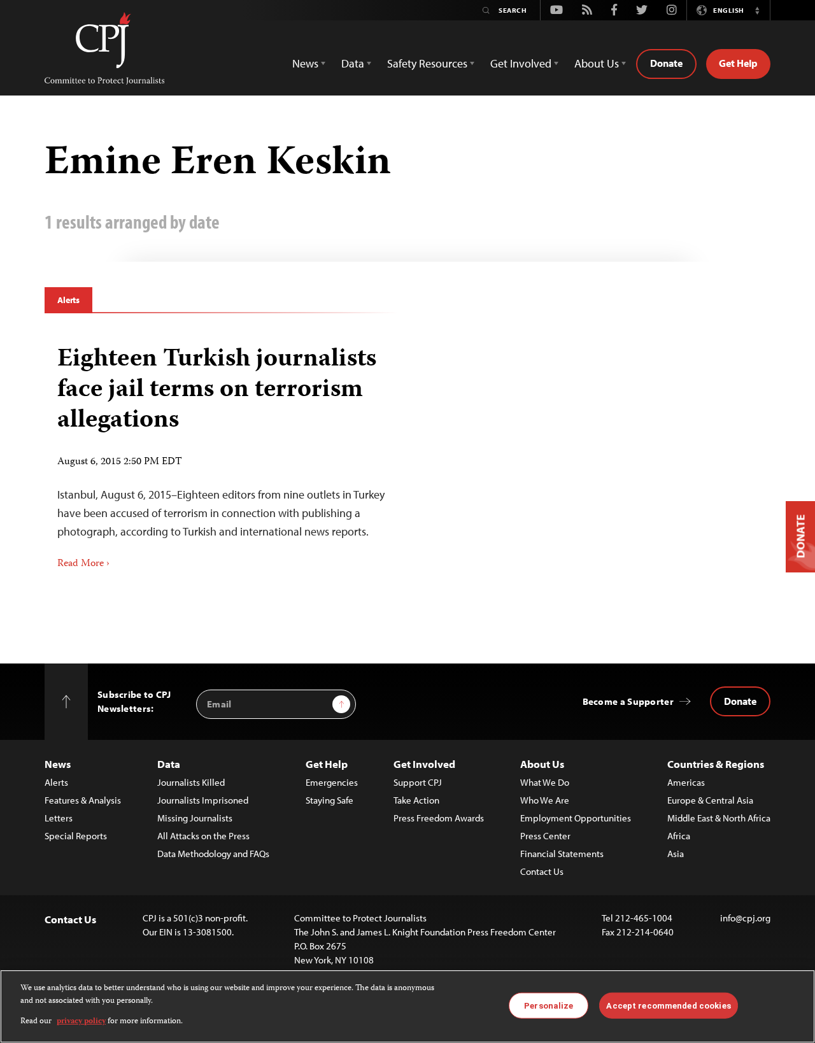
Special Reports (76, 836)
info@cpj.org (745, 918)
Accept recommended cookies (668, 1005)
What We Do (544, 782)
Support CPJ (417, 782)
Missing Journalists (194, 818)
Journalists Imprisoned (202, 800)
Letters (59, 818)
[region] (407, 1006)
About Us (542, 763)
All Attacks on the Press (203, 836)
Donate (666, 63)
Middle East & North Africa (718, 818)
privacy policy (81, 1021)
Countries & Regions (715, 763)
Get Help (738, 63)
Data (168, 763)
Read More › (83, 564)
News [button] (305, 63)
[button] (757, 10)
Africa (678, 836)
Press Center (545, 836)
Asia (675, 854)
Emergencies (332, 782)
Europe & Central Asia (710, 800)
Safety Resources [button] (427, 63)
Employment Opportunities (575, 818)
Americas (686, 782)
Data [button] (352, 63)
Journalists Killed (191, 782)
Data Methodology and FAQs (213, 854)
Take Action (416, 800)
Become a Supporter (628, 701)
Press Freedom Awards (438, 818)
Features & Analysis (83, 800)
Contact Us (541, 871)
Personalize (548, 1005)
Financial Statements (562, 854)
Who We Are (544, 800)
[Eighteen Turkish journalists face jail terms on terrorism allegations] (221, 453)
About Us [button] (596, 63)
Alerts (68, 300)
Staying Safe (329, 800)
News (58, 763)
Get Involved (424, 763)
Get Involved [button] (520, 63)
